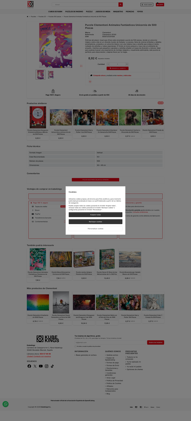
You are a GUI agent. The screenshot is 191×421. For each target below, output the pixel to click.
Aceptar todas (95, 215)
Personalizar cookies (95, 229)
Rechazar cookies (95, 222)
